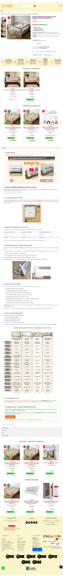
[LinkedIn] (31, 522)
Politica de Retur (20, 548)
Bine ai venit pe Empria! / (6, 14)
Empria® (34, 20)
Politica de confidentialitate (8, 542)
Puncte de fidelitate (21, 544)
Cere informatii (47, 55)
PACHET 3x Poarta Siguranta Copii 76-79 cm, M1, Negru (51, 463)
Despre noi (4, 539)
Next (3, 38)
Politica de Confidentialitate (9, 529)
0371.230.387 (52, 523)
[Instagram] (36, 522)
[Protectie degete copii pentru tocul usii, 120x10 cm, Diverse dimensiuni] (51, 491)
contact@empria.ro (52, 524)
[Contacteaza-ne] (60, 11)
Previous (3, 16)
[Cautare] (35, 6)
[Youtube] (29, 522)
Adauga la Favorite (37, 55)
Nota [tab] (3, 433)
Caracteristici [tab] (5, 428)
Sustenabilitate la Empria (7, 545)
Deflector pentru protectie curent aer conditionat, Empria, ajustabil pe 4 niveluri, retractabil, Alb (31, 502)
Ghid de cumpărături (21, 541)
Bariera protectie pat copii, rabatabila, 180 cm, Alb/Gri (12, 90)
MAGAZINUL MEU (5, 535)
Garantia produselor (6, 544)
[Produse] (2, 11)
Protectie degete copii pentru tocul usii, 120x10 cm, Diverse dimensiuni (51, 502)
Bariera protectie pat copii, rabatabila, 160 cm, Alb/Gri (31, 90)
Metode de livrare (21, 547)
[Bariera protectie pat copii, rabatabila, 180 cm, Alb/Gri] (12, 79)
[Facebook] (27, 522)
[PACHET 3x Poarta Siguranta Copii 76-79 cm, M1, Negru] (51, 452)
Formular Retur (20, 550)
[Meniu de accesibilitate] (61, 567)
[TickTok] (34, 522)
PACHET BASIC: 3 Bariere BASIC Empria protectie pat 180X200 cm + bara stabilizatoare (31, 128)
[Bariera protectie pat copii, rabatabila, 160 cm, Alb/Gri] (31, 79)
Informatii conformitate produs (8, 424)
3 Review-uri (41, 21)
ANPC (3, 550)
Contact (3, 538)
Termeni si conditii (6, 541)
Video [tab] (4, 430)
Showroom (19, 539)
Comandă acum (10, 416)
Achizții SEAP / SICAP (6, 547)
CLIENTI (18, 535)
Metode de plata (20, 545)
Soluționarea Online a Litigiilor (8, 548)
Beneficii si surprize (21, 542)
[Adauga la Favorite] (16, 100)
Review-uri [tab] (5, 435)
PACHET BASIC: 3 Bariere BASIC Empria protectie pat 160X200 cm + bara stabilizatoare (12, 128)
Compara (13, 140)
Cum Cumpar (20, 538)
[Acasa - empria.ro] (7, 6)
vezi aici (19, 192)
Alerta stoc (39, 43)
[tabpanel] (19, 27)
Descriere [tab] (4, 148)
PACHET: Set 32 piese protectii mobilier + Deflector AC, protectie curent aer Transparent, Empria (50, 128)
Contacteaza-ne (38, 549)
